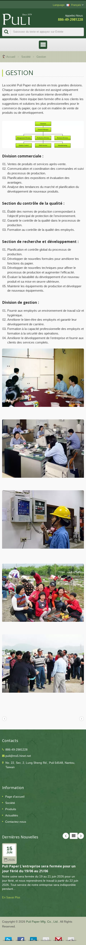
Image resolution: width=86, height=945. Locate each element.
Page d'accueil (14, 796)
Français (76, 5)
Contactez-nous (15, 821)
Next (81, 836)
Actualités (11, 815)
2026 (11, 860)
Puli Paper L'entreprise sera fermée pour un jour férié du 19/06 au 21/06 (39, 868)
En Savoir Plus (11, 897)
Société (25, 56)
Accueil (10, 56)
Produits (10, 809)
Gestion (41, 56)
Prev (66, 836)
